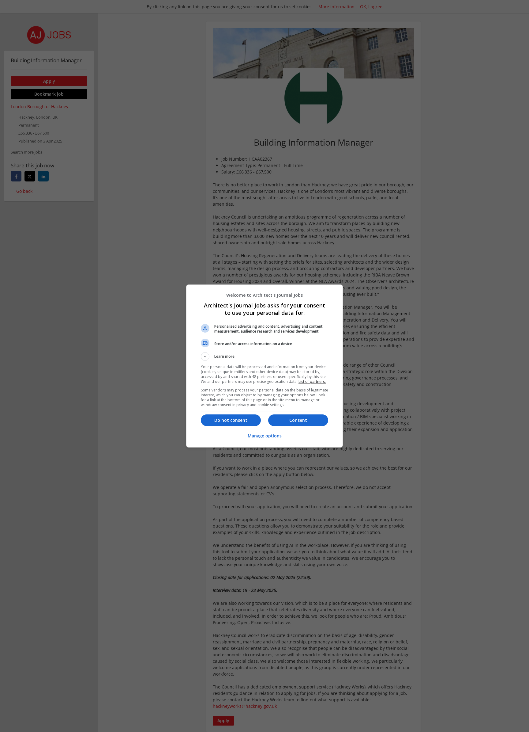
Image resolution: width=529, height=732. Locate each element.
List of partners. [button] (312, 381)
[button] (264, 356)
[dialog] (264, 366)
